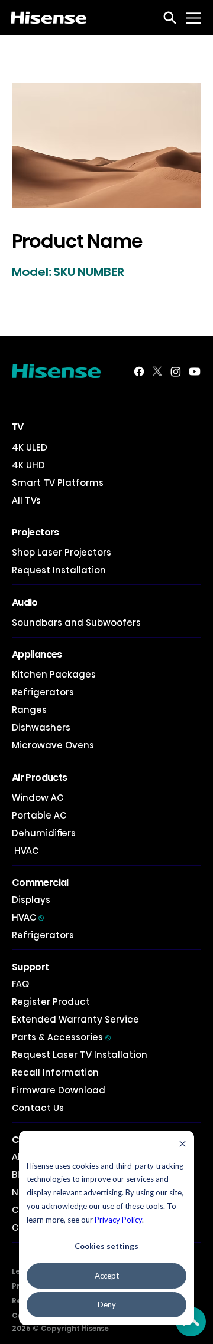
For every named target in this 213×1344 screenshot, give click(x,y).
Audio (25, 602)
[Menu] (194, 17)
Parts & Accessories (61, 1037)
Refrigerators (43, 692)
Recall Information (55, 1072)
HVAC (25, 850)
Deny (107, 1304)
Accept (107, 1275)
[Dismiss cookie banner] (182, 1145)
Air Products (39, 777)
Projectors (35, 532)
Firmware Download (58, 1090)
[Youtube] (194, 371)
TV (18, 426)
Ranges (29, 710)
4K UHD (28, 465)
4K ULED (29, 447)
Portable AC (39, 815)
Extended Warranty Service (75, 1019)
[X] (157, 371)
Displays (31, 899)
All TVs (26, 500)
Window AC (37, 797)
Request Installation (59, 570)
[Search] (169, 17)
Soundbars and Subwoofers (76, 622)
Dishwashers (41, 727)
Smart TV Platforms (58, 483)
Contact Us (38, 1108)
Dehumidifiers (44, 833)
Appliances (37, 654)
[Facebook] (139, 371)
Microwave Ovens (53, 745)
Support (30, 967)
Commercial (40, 882)
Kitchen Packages (54, 674)
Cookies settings (106, 1246)
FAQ (20, 984)
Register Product (51, 1001)
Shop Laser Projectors (61, 552)
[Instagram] (175, 371)
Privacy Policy (118, 1219)
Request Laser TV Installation (79, 1055)
